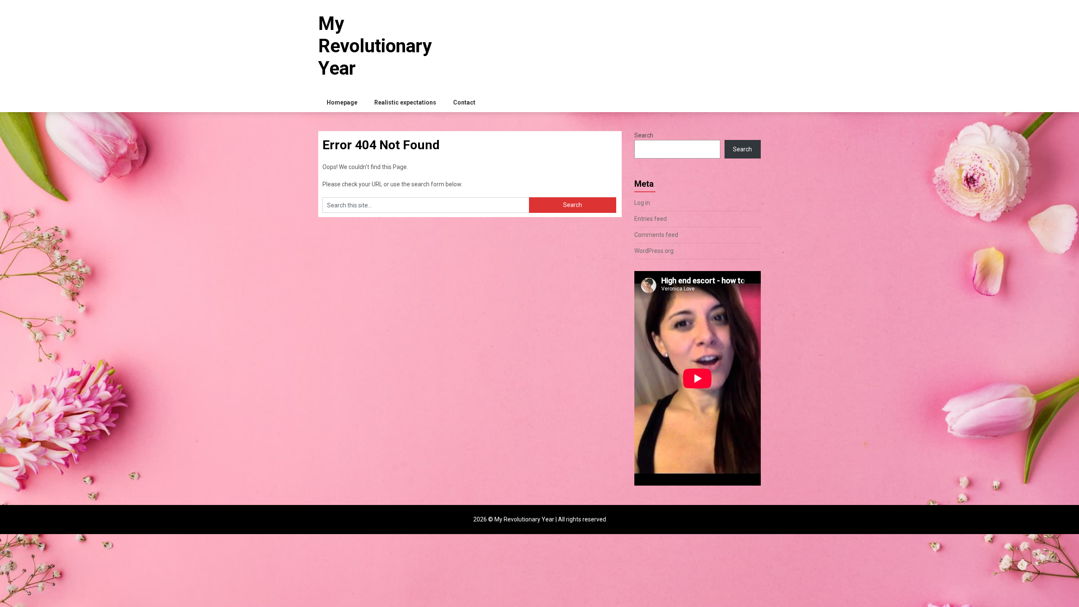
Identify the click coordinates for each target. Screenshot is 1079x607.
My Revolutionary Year (375, 46)
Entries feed (650, 218)
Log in (642, 202)
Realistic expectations (405, 102)
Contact (464, 102)
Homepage (342, 102)
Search (643, 135)
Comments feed (656, 234)
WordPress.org (654, 250)
